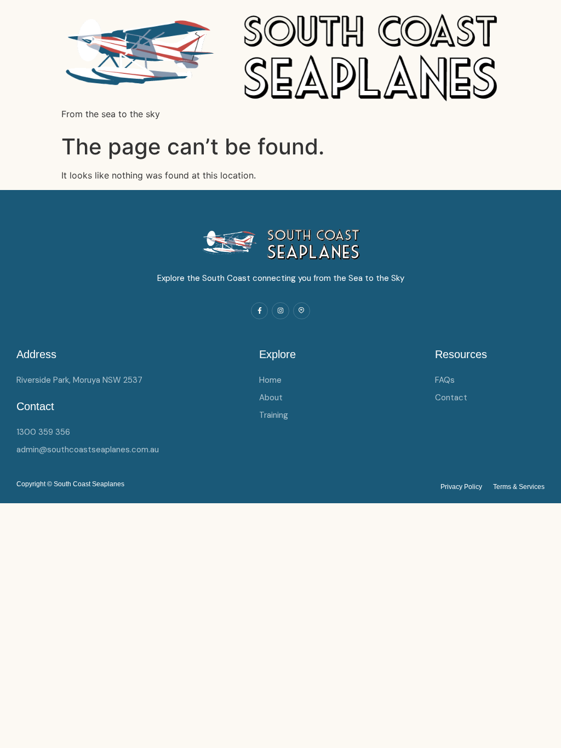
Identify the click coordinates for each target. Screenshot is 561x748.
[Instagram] (280, 310)
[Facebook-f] (259, 310)
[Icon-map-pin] (301, 310)
